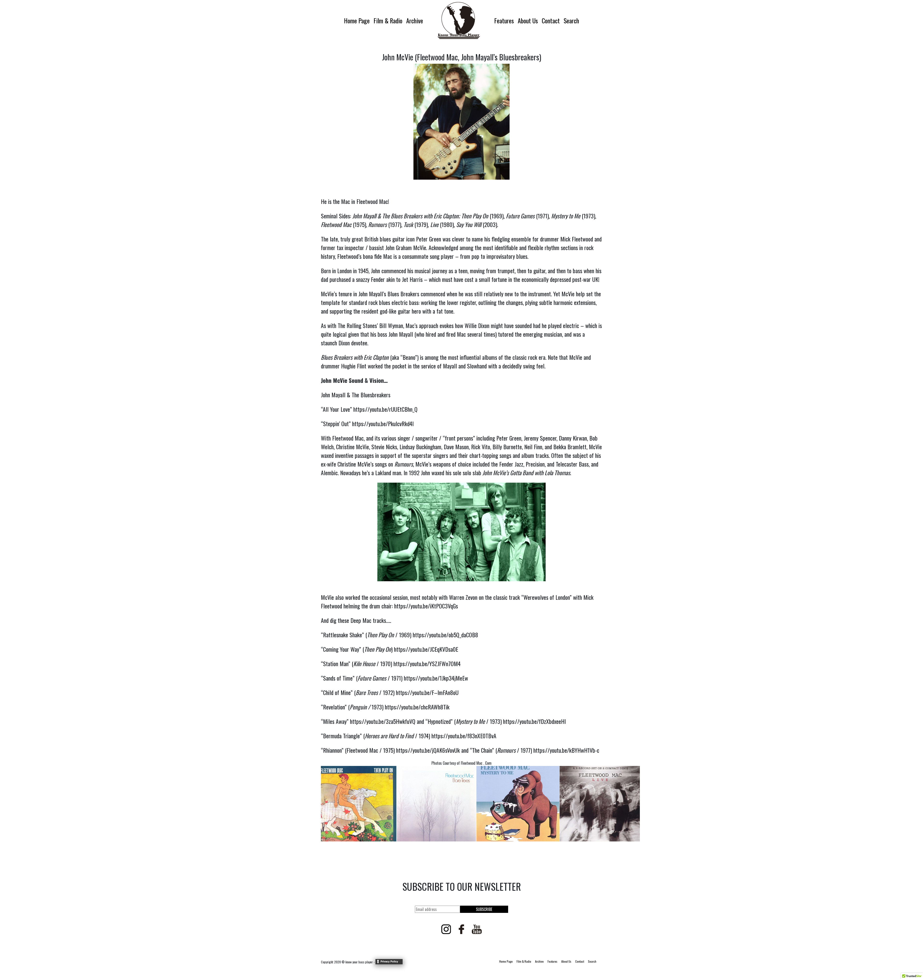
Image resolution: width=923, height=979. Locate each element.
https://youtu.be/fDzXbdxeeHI (534, 721)
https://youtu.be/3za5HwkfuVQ (382, 721)
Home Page (357, 20)
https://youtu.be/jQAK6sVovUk (428, 750)
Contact (551, 20)
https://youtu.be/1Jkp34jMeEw (436, 678)
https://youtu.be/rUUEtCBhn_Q (385, 409)
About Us (528, 20)
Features (504, 20)
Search (571, 20)
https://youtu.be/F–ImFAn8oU (427, 692)
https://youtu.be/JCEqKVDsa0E (426, 649)
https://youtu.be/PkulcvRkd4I (383, 423)
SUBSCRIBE (484, 909)
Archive (414, 20)
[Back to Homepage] (458, 20)
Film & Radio (388, 20)
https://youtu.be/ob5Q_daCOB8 (445, 634)
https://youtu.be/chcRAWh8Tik (417, 706)
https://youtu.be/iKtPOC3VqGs (426, 605)
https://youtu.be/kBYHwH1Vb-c (566, 750)
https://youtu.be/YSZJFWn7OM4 (427, 663)
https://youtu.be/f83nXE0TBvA (463, 735)
